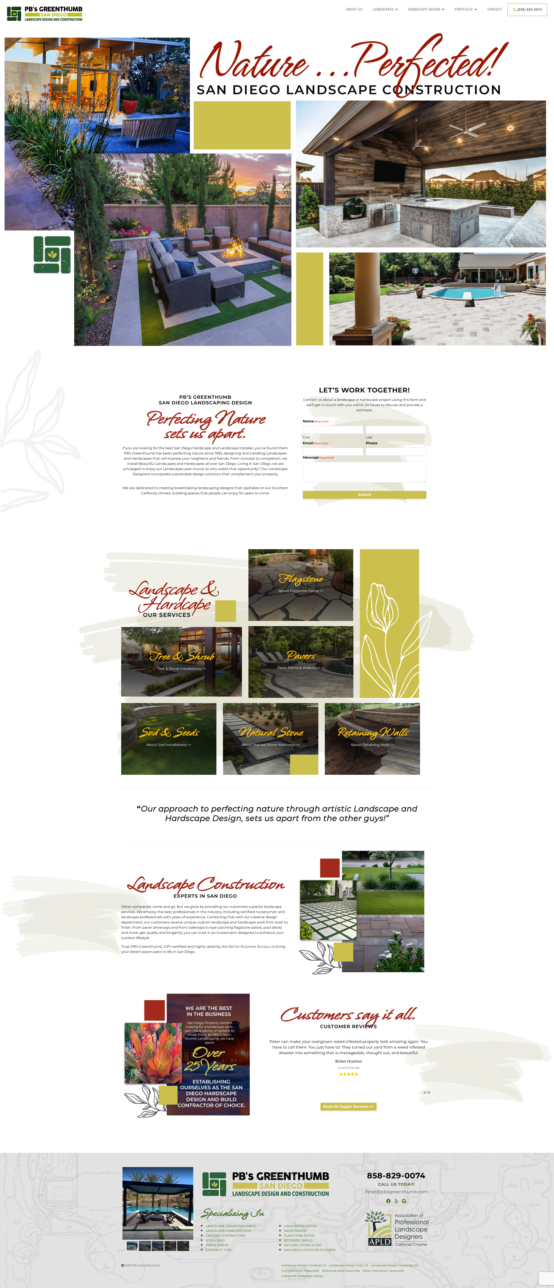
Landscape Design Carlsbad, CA (303, 1265)
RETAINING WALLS (298, 1240)
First (306, 437)
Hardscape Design (424, 9)
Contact (494, 9)
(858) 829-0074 (529, 10)
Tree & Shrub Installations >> (181, 669)
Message (318, 457)
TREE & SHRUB (217, 1245)
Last (369, 437)
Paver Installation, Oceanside (383, 1270)
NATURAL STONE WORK (302, 1245)
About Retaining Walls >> (372, 745)
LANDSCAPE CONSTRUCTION (228, 1231)
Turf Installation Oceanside (300, 1270)
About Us (354, 9)
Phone (371, 443)
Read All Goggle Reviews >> (348, 1106)
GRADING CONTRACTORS (225, 1236)
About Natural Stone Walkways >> (271, 745)
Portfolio (464, 9)
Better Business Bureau (249, 946)
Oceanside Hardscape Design (302, 1276)
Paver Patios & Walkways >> (301, 668)
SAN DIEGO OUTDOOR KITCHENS (310, 1250)
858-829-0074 (396, 1175)
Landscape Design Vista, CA (348, 1265)
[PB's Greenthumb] (71, 13)
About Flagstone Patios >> (301, 591)
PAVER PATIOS (295, 1231)
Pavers (301, 655)
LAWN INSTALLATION (300, 1226)
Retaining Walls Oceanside (341, 1270)
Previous (425, 1092)
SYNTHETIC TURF (219, 1250)
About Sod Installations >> (168, 745)
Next (428, 1092)
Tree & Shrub (182, 656)
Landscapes (383, 9)
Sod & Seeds (169, 732)
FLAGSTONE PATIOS (299, 1236)
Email (315, 443)
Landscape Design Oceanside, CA (394, 1265)
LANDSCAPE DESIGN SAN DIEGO (231, 1226)
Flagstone (300, 578)
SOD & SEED (215, 1240)
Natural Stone (271, 732)
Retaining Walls (372, 732)
